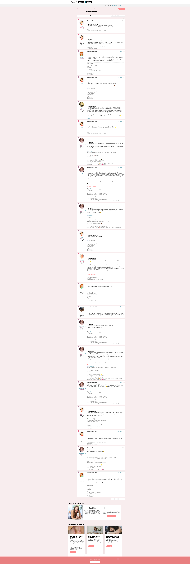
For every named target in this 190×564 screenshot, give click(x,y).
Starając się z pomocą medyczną (85, 8)
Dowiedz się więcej (97, 559)
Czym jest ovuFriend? (107, 5)
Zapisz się (111, 516)
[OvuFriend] (72, 2)
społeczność (118, 2)
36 (119, 15)
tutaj (107, 513)
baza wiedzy (110, 2)
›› (124, 499)
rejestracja (114, 5)
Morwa (82, 108)
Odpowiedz (122, 8)
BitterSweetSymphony (82, 144)
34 (116, 15)
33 (114, 15)
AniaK (82, 26)
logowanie (120, 5)
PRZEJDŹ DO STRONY (95, 562)
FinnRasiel (82, 260)
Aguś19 (82, 83)
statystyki (103, 2)
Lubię (121, 20)
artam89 (81, 57)
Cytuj (118, 20)
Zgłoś (124, 20)
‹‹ (111, 15)
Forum (78, 8)
